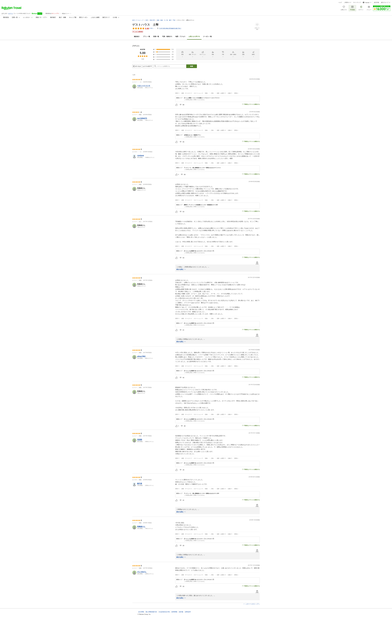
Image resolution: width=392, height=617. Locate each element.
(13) (194, 36)
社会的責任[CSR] (164, 612)
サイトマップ (357, 2)
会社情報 (141, 612)
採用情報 (174, 612)
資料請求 (188, 612)
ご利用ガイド (347, 2)
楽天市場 (376, 2)
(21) (167, 36)
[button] (153, 86)
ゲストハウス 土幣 (145, 24)
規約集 (181, 612)
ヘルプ (340, 2)
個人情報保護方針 (151, 612)
